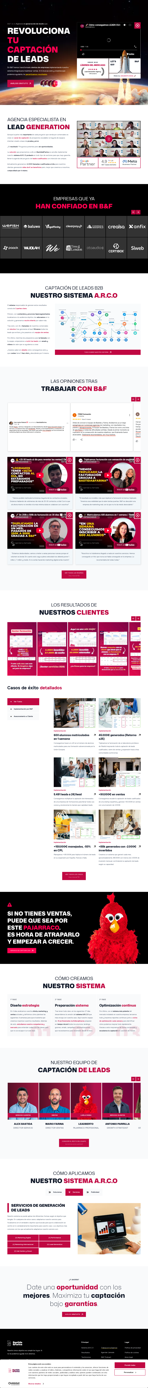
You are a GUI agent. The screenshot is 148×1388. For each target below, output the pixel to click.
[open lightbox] (98, 328)
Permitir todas (130, 1365)
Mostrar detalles (34, 1384)
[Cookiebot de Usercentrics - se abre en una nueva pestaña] (14, 1383)
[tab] (23, 701)
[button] (133, 399)
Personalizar (128, 1372)
